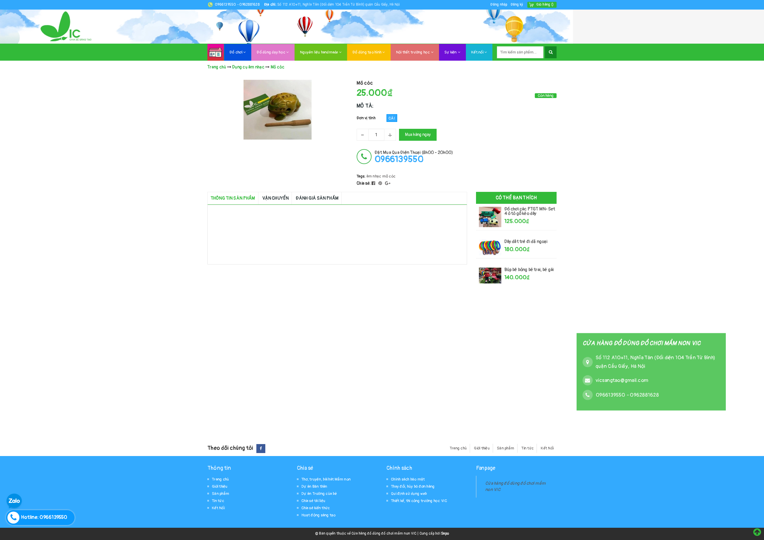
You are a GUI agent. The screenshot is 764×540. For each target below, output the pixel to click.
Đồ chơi (236, 52)
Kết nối (477, 52)
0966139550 (226, 4)
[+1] (387, 183)
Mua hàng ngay (418, 134)
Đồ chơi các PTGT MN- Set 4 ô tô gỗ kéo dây (529, 211)
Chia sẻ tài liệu (313, 500)
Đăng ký (517, 4)
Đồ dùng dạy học (271, 52)
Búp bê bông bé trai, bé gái (529, 269)
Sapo (445, 533)
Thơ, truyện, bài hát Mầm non (326, 479)
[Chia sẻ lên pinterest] (380, 183)
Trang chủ (458, 448)
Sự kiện (451, 52)
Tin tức (527, 448)
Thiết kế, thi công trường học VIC (419, 500)
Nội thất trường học (413, 52)
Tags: (361, 176)
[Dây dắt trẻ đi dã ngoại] (490, 247)
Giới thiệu (482, 448)
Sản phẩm (505, 448)
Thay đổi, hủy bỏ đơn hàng (413, 486)
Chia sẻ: (364, 183)
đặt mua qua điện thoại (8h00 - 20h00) (414, 157)
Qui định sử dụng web (409, 493)
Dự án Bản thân (314, 486)
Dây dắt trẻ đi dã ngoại (526, 241)
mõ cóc (389, 176)
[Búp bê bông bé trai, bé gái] (490, 275)
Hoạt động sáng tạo (318, 515)
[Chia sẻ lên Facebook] (374, 183)
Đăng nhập (498, 4)
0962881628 (249, 4)
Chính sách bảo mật (408, 479)
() (545, 4)
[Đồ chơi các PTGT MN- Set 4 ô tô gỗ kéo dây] (490, 217)
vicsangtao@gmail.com (622, 380)
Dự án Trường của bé (319, 493)
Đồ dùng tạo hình (367, 52)
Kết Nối (547, 448)
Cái (392, 118)
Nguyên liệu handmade (319, 52)
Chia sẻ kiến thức (315, 508)
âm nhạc (373, 176)
